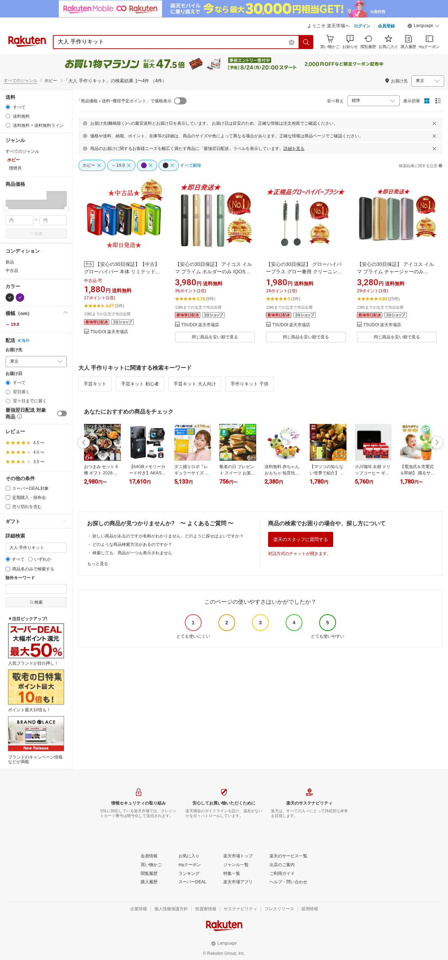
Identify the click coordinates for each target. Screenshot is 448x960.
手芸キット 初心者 (140, 383)
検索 (38, 233)
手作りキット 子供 (249, 383)
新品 (10, 262)
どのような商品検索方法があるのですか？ (132, 544)
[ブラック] (10, 297)
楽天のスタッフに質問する (300, 539)
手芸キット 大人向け (195, 383)
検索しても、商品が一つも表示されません (132, 552)
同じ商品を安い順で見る (215, 337)
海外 (25, 340)
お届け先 (14, 350)
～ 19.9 (12, 324)
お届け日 (14, 373)
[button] (423, 26)
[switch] (62, 413)
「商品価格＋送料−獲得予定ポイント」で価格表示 (124, 100)
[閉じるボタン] (434, 123)
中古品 (12, 270)
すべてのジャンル (20, 80)
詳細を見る (294, 148)
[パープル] (20, 297)
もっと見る (97, 563)
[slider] (5, 208)
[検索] (306, 42)
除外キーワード (20, 578)
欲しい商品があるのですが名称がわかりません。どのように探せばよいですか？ (168, 536)
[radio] (8, 107)
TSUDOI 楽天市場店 (109, 332)
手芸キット (95, 383)
